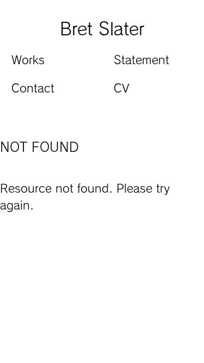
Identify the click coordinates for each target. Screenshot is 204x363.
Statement (141, 60)
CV (121, 88)
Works (28, 60)
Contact (32, 88)
